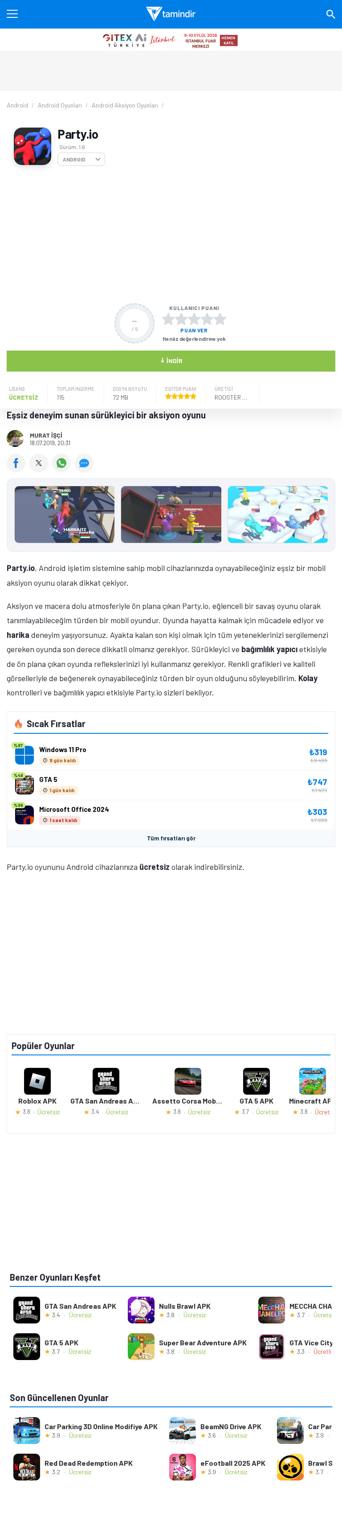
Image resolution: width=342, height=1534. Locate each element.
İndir (171, 360)
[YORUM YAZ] (85, 469)
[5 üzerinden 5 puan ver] (220, 319)
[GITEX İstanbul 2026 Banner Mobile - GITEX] (171, 40)
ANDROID (74, 159)
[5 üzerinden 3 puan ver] (194, 319)
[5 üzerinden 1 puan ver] (168, 319)
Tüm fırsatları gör (171, 838)
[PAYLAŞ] (18, 469)
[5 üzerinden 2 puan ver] (181, 319)
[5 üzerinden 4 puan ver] (207, 319)
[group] (171, 517)
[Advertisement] (171, 234)
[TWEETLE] (40, 469)
